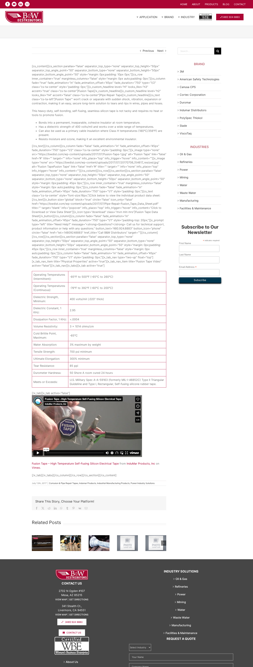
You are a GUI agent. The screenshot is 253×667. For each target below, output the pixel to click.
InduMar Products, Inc (141, 463)
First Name (185, 243)
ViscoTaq (186, 133)
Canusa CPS (188, 87)
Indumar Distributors (193, 110)
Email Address (188, 267)
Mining (184, 177)
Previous (148, 50)
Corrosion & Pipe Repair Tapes (63, 483)
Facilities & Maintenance (195, 208)
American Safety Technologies (199, 79)
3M (182, 71)
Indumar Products (87, 483)
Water (183, 185)
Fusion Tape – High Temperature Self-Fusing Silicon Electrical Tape (75, 463)
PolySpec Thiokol (191, 118)
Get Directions (78, 599)
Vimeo (36, 467)
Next (160, 50)
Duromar (185, 102)
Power (184, 169)
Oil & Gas (186, 154)
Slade (183, 125)
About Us (72, 662)
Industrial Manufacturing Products (113, 483)
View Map (61, 599)
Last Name (185, 254)
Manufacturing (189, 200)
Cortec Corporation (192, 94)
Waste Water (188, 193)
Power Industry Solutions (143, 483)
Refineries (186, 162)
